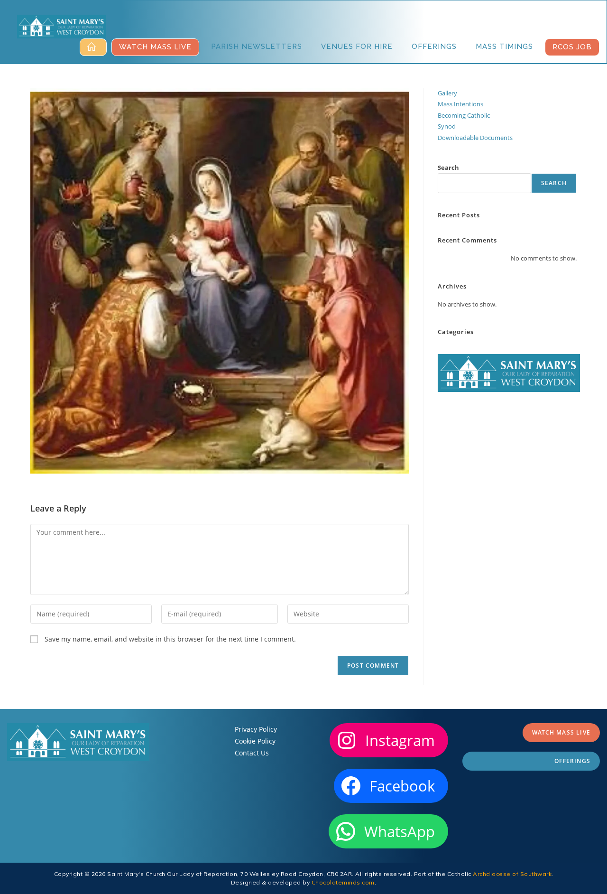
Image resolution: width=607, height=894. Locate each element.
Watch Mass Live (561, 732)
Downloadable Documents (475, 137)
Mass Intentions (460, 104)
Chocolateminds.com (343, 882)
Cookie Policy (255, 740)
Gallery (447, 93)
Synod (447, 126)
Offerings (572, 761)
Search (448, 167)
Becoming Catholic (464, 115)
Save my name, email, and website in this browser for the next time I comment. (170, 638)
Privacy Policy (256, 729)
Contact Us (252, 752)
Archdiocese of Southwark (512, 873)
